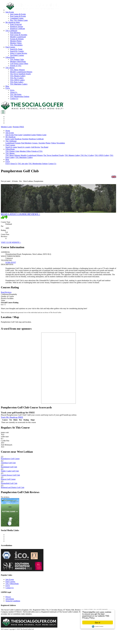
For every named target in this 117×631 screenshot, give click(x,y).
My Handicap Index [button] (12, 22)
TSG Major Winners (17, 70)
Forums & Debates (17, 39)
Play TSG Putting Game (19, 20)
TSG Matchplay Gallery (19, 84)
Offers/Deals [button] (10, 57)
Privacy (8, 597)
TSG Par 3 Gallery (17, 78)
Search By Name (16, 49)
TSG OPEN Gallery (17, 80)
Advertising (9, 599)
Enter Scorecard (16, 24)
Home (7, 131)
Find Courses (10, 582)
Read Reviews (6, 292)
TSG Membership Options (19, 96)
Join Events (9, 135)
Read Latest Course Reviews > (20, 214)
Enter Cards (9, 139)
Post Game (18, 135)
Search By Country (17, 51)
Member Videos (16, 43)
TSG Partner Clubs (17, 59)
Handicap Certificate (17, 29)
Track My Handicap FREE (12, 417)
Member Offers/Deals (18, 61)
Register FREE (18, 127)
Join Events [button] (9, 12)
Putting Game (41, 135)
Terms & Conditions (12, 601)
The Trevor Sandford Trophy (20, 74)
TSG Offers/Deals (12, 584)
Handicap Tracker (16, 26)
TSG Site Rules (15, 94)
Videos (53, 143)
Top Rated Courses (17, 55)
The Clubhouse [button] (11, 141)
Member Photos (15, 41)
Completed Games (16, 18)
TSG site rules (23, 164)
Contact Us (14, 98)
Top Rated (44, 147)
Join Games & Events (18, 14)
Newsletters (60, 143)
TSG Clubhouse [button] (11, 31)
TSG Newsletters (16, 45)
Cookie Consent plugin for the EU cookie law (97, 626)
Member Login (6, 127)
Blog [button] (7, 86)
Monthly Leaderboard (18, 37)
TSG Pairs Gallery (16, 82)
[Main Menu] (3, 112)
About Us (13, 92)
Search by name (11, 147)
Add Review (35, 147)
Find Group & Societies (18, 35)
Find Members (15, 33)
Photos (48, 143)
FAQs (12, 90)
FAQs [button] (7, 88)
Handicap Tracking (21, 139)
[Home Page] (32, 109)
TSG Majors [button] (10, 68)
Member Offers (25, 151)
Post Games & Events (18, 16)
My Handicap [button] (10, 137)
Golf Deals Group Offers (19, 63)
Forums (18, 143)
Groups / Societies (38, 143)
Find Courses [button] (10, 47)
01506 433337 (10, 262)
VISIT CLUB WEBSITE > (11, 242)
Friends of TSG (15, 66)
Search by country (24, 147)
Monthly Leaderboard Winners (21, 72)
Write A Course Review (18, 53)
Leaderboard (10, 143)
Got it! (97, 622)
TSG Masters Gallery (17, 76)
